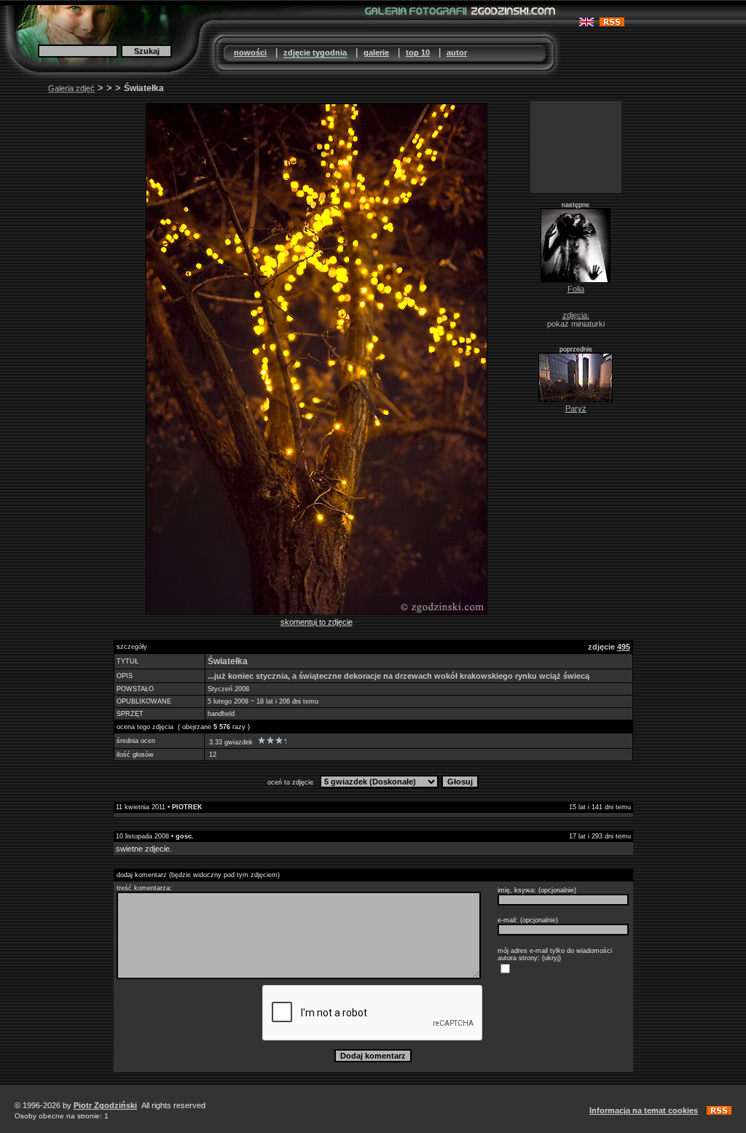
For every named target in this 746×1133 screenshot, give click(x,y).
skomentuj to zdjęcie (316, 622)
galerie (376, 52)
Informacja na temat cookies (643, 1110)
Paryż (575, 408)
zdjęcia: (575, 315)
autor (457, 52)
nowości (250, 52)
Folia (576, 288)
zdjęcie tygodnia (315, 52)
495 (623, 646)
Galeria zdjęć (71, 88)
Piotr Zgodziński (105, 1105)
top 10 (418, 52)
